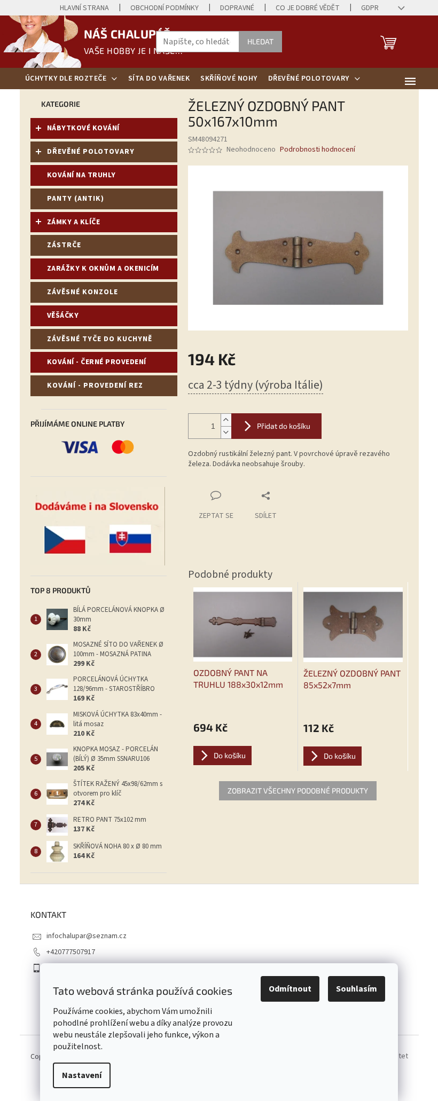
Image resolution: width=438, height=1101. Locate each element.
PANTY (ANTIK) (75, 198)
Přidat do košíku (283, 425)
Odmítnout (290, 989)
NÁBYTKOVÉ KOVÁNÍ (83, 128)
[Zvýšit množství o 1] (226, 420)
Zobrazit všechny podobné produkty (298, 790)
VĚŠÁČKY (63, 315)
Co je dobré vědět (308, 8)
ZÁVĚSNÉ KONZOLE (82, 292)
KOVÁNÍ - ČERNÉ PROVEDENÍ (96, 362)
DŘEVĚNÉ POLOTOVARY (91, 151)
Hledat (260, 41)
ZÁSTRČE (64, 245)
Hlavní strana (84, 8)
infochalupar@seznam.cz (86, 936)
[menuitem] (71, 78)
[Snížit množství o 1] (226, 432)
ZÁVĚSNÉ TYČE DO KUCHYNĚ (99, 339)
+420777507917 (70, 952)
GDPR (370, 8)
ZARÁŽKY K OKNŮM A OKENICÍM (103, 268)
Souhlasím (356, 989)
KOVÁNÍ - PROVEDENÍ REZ (95, 385)
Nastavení (81, 1075)
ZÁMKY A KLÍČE (73, 222)
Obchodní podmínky (164, 8)
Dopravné (237, 8)
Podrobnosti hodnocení (317, 150)
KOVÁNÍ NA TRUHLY (81, 175)
